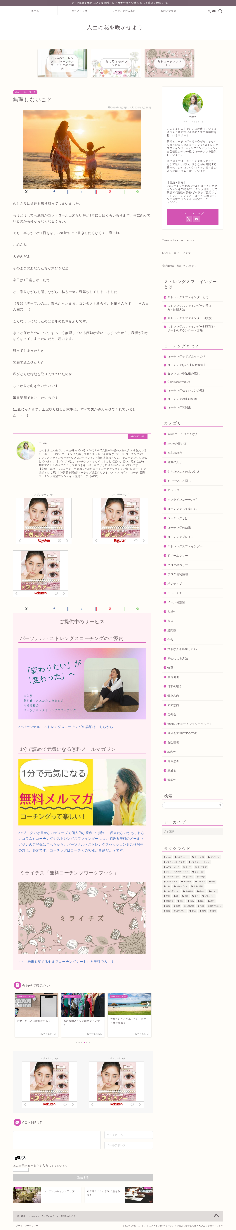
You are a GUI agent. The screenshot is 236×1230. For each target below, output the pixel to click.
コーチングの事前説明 (182, 398)
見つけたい (180, 911)
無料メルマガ (79, 10)
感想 (212, 901)
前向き (202, 891)
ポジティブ (174, 583)
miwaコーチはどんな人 (25, 92)
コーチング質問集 (179, 407)
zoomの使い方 (177, 443)
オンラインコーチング (182, 499)
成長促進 (173, 677)
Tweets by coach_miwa (178, 240)
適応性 (171, 779)
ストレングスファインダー (185, 546)
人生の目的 (198, 887)
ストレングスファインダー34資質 (189, 318)
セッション (199, 872)
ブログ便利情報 (177, 574)
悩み (192, 901)
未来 (168, 906)
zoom (168, 857)
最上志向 (173, 695)
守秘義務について (179, 381)
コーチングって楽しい (182, 508)
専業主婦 (169, 901)
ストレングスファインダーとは (188, 297)
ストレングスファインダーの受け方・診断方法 (189, 307)
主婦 (213, 882)
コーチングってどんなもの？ (186, 356)
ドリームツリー (177, 555)
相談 (202, 906)
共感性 (171, 611)
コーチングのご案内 (124, 10)
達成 (214, 911)
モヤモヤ (187, 882)
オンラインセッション (200, 862)
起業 (204, 911)
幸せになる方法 (177, 658)
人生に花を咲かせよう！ (118, 27)
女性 (196, 896)
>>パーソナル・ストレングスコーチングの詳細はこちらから (65, 727)
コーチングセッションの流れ (186, 390)
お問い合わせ (168, 10)
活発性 (171, 714)
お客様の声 (174, 452)
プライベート (171, 882)
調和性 (171, 751)
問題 (168, 896)
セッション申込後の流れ (183, 373)
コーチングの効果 (179, 527)
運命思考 (173, 761)
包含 (170, 639)
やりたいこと (182, 857)
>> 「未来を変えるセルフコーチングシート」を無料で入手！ (66, 961)
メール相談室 (176, 602)
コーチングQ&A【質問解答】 (186, 364)
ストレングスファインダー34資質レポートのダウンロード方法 (191, 328)
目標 (178, 906)
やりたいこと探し (179, 480)
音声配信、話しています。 (180, 265)
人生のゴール (181, 887)
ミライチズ (174, 593)
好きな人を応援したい (182, 649)
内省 (170, 620)
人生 (168, 887)
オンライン (215, 857)
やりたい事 (199, 857)
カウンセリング (172, 867)
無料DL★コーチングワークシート (190, 723)
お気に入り (174, 462)
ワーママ (201, 882)
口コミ (214, 891)
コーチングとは (177, 518)
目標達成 (190, 906)
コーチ (188, 867)
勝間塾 (171, 630)
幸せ (182, 901)
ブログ (202, 877)
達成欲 (171, 770)
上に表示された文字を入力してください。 (41, 1165)
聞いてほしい (215, 906)
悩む (202, 901)
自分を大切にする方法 (182, 733)
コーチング (202, 867)
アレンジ (173, 490)
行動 (168, 911)
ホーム (35, 10)
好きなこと (209, 896)
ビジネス (189, 877)
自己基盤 (173, 742)
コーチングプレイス (180, 536)
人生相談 (189, 891)
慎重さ (171, 667)
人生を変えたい (172, 891)
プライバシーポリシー (27, 1225)
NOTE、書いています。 (178, 252)
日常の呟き (174, 686)
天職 (186, 896)
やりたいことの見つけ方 (183, 471)
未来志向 (173, 705)
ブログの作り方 (177, 565)
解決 (194, 911)
